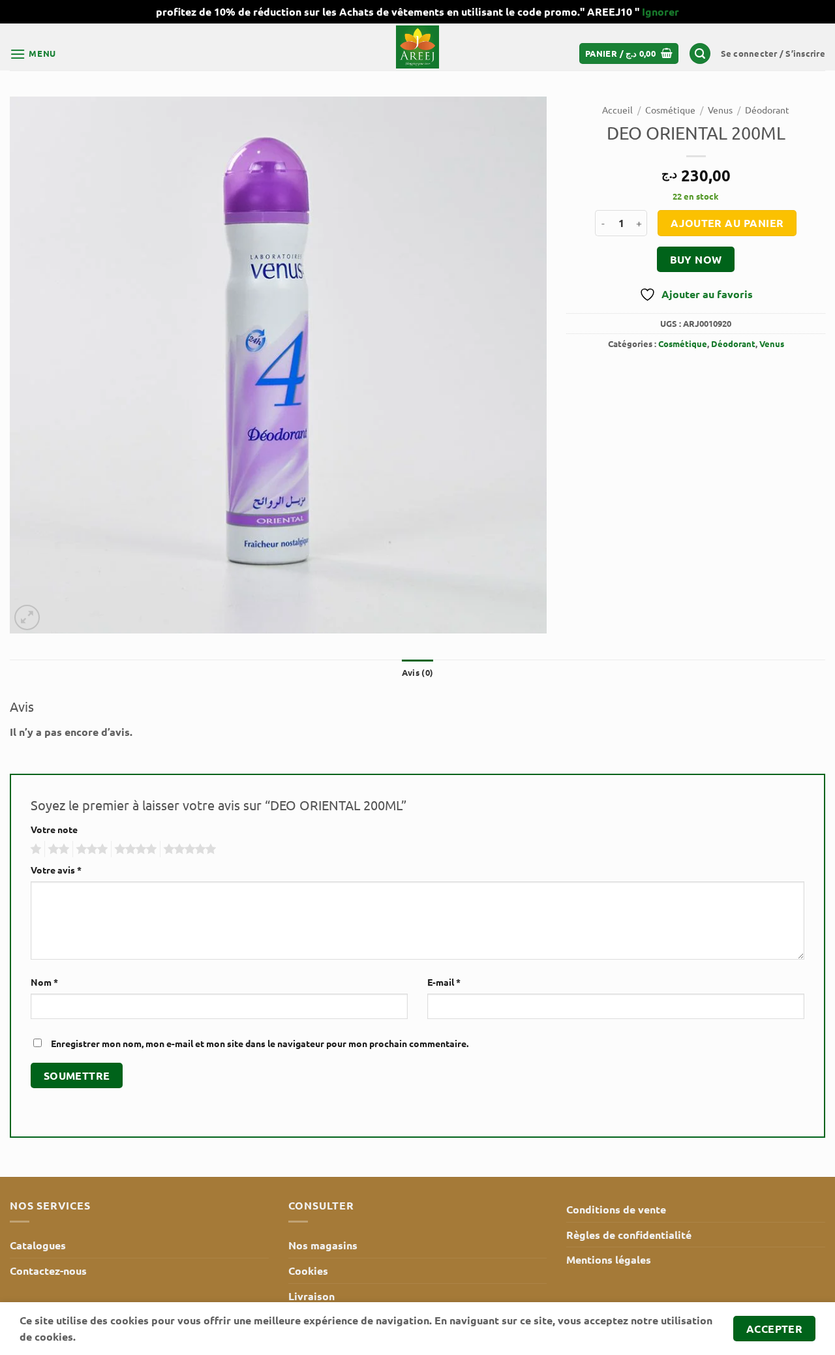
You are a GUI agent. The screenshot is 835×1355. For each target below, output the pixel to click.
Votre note (54, 829)
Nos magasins (322, 1245)
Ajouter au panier (727, 223)
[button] (33, 54)
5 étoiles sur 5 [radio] (188, 849)
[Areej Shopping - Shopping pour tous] (417, 46)
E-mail (444, 982)
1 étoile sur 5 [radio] (34, 849)
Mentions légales (608, 1259)
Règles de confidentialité (628, 1234)
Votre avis (56, 869)
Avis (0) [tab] (417, 672)
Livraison (311, 1296)
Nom (44, 982)
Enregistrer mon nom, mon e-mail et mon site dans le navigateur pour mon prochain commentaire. (259, 1043)
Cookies (308, 1270)
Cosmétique (670, 109)
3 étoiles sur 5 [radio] (90, 849)
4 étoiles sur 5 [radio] (134, 849)
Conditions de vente (616, 1209)
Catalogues (38, 1245)
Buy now (696, 259)
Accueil (617, 109)
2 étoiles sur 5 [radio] (56, 849)
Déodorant (767, 109)
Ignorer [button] (660, 11)
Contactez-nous (48, 1270)
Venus (720, 109)
